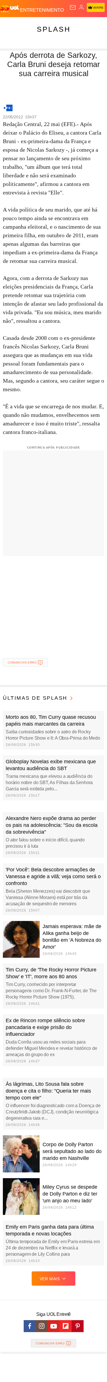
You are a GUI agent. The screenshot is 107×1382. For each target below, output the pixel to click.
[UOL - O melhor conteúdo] (10, 9)
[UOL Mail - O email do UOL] (72, 7)
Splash (53, 29)
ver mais (50, 1279)
